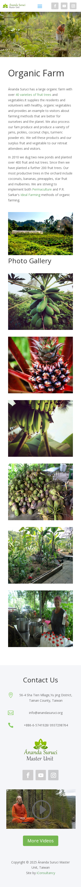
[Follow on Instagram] (73, 5)
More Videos (40, 841)
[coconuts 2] (40, 646)
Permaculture (42, 189)
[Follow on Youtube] (64, 5)
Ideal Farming (30, 195)
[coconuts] (40, 519)
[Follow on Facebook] (54, 5)
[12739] (40, 582)
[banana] (40, 455)
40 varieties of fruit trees (33, 94)
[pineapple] (40, 392)
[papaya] (40, 328)
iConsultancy (46, 873)
